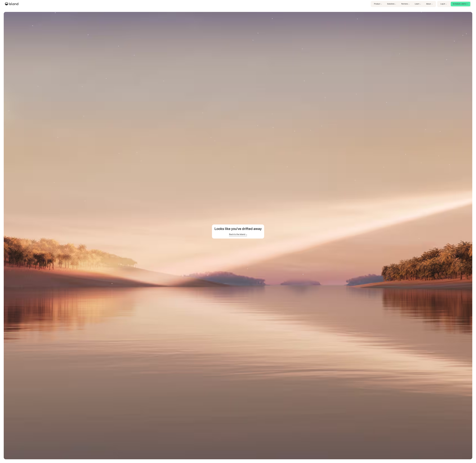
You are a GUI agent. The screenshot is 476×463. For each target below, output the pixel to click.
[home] (12, 4)
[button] (378, 4)
